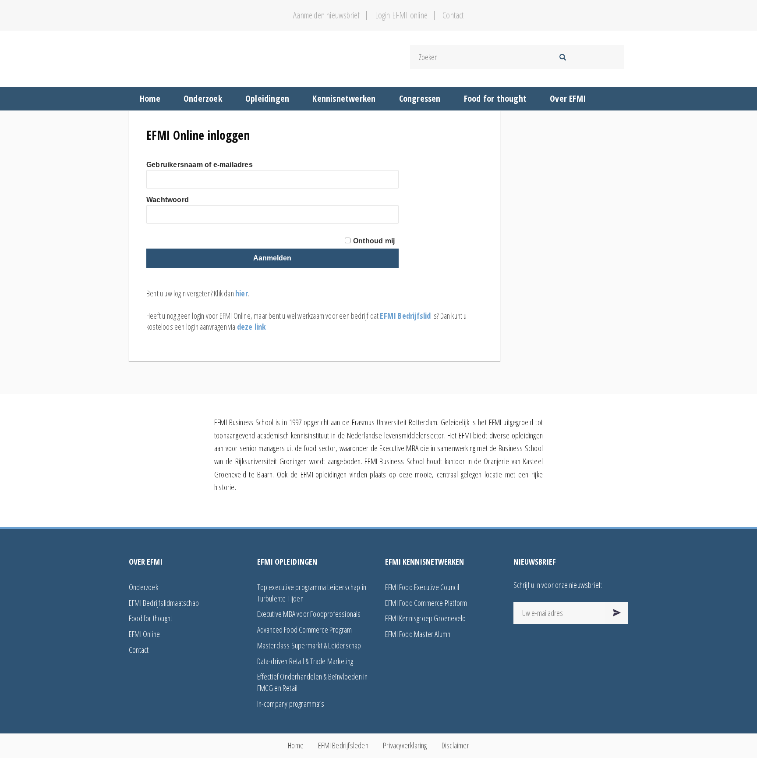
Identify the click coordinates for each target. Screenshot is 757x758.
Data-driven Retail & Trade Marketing (305, 661)
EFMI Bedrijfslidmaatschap (164, 603)
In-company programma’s (290, 703)
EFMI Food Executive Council (422, 587)
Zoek (562, 57)
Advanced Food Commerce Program (304, 629)
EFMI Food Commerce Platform (426, 603)
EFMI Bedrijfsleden (343, 745)
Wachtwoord (167, 199)
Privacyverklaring (405, 745)
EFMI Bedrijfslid (405, 315)
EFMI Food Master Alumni (418, 634)
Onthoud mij (374, 241)
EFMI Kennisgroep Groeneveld (425, 618)
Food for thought (150, 618)
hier (241, 293)
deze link (251, 326)
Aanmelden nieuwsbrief (326, 15)
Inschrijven (617, 613)
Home (296, 745)
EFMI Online (144, 634)
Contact (452, 15)
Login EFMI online (401, 15)
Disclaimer (455, 745)
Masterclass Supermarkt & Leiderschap (309, 645)
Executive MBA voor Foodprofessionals (309, 614)
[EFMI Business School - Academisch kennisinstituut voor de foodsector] (250, 57)
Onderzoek (143, 587)
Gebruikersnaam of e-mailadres (199, 164)
